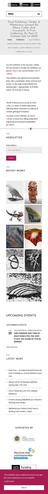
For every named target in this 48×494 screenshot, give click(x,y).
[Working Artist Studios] (24, 5)
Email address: (11, 145)
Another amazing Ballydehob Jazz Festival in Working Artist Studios (25, 401)
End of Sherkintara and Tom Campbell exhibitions (23, 392)
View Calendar (11, 347)
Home (9, 40)
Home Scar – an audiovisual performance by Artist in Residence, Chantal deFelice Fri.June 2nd (25, 373)
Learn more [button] (9, 481)
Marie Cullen (17, 71)
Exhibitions (20, 40)
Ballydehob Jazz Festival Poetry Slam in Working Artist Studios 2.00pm (23, 409)
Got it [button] (24, 488)
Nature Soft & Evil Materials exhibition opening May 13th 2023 (23, 383)
